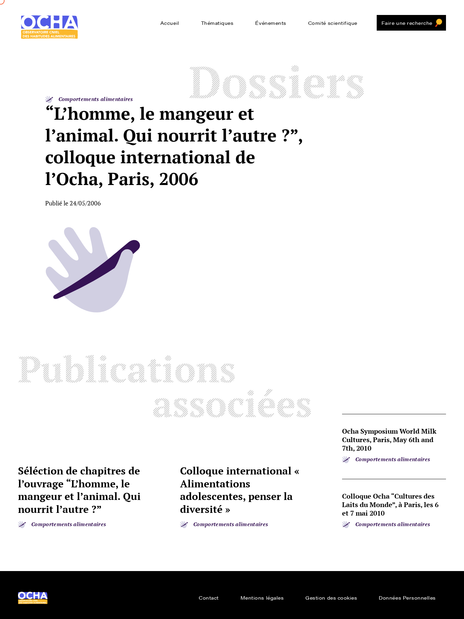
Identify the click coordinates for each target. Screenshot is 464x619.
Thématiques (217, 22)
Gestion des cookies (331, 597)
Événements (270, 22)
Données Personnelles (407, 597)
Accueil (169, 22)
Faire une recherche (406, 22)
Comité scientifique (332, 22)
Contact (209, 597)
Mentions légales (262, 597)
